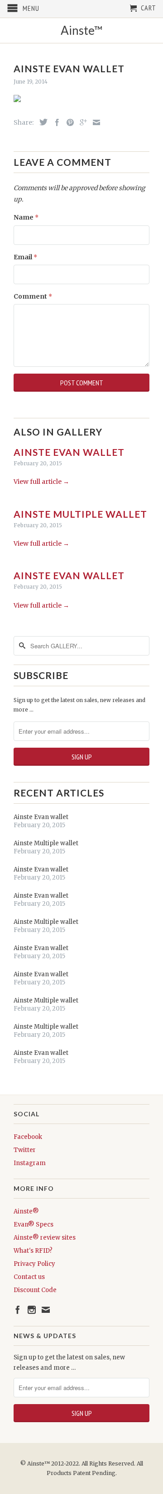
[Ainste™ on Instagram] (32, 1310)
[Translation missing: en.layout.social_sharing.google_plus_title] (81, 122)
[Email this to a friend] (94, 122)
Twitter (25, 1150)
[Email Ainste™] (46, 1310)
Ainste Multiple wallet (80, 514)
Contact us (29, 1277)
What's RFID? (33, 1251)
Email (25, 257)
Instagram (30, 1163)
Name (26, 217)
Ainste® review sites (45, 1237)
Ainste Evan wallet (69, 452)
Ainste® (26, 1211)
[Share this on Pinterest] (68, 122)
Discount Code (35, 1290)
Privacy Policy (34, 1264)
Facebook (28, 1137)
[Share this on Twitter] (41, 122)
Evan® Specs (33, 1224)
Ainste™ (82, 30)
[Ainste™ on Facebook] (18, 1310)
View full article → (41, 482)
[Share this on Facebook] (55, 122)
